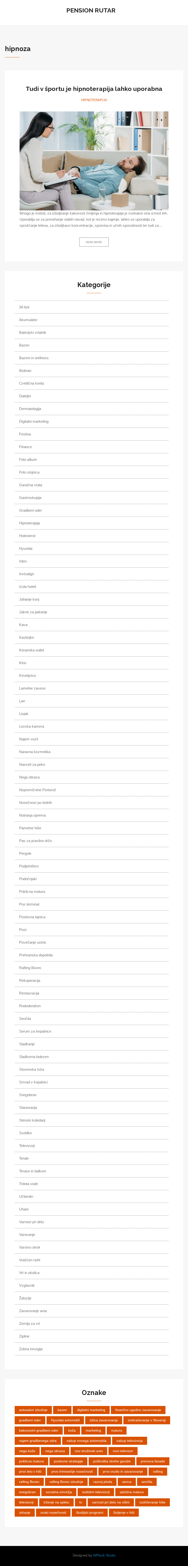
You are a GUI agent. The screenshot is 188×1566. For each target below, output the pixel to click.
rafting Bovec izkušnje (66, 1482)
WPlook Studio (104, 1555)
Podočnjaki (28, 879)
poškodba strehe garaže (112, 1461)
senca (126, 1482)
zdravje (24, 1512)
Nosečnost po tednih (35, 802)
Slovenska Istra (31, 1069)
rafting (158, 1471)
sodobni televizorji (96, 1492)
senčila (146, 1482)
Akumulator (28, 320)
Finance (25, 447)
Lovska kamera (31, 726)
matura (116, 1430)
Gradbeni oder (30, 510)
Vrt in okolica (29, 1273)
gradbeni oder (30, 1420)
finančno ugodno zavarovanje (138, 1410)
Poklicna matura (32, 891)
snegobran (27, 1492)
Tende (24, 1158)
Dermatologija (30, 409)
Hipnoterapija (94, 100)
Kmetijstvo (27, 675)
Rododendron (30, 1006)
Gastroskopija (30, 498)
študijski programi (89, 1512)
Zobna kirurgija (31, 1349)
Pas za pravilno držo (35, 841)
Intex (23, 561)
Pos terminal (29, 904)
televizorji (26, 1502)
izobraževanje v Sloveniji (147, 1420)
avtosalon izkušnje (33, 1410)
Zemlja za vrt (29, 1323)
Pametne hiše (30, 828)
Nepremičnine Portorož (37, 790)
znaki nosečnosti (53, 1512)
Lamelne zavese (32, 688)
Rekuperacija (29, 980)
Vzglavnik (27, 1285)
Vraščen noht (29, 1260)
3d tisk (24, 307)
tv (80, 1502)
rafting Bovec (29, 1482)
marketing (93, 1430)
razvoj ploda (102, 1482)
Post (22, 930)
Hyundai (25, 548)
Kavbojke (26, 637)
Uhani (23, 1209)
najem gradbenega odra (38, 1441)
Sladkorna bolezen (34, 1057)
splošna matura (132, 1492)
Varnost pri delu (31, 1222)
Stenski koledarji (32, 1120)
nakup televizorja (130, 1441)
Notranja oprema (32, 815)
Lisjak (23, 714)
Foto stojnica (29, 472)
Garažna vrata (30, 485)
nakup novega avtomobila (86, 1441)
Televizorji (27, 1146)
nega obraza (55, 1451)
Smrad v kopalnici (33, 1082)
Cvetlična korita (31, 383)
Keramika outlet (31, 650)
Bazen (24, 345)
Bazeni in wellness (34, 358)
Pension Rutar (91, 10)
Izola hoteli (27, 586)
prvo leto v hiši (30, 1471)
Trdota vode (28, 1184)
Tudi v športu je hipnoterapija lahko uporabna (94, 88)
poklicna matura (31, 1461)
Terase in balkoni (32, 1171)
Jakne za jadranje (33, 612)
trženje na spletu (56, 1502)
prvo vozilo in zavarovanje (123, 1471)
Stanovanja (28, 1107)
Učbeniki (26, 1196)
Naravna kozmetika (34, 752)
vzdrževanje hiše (152, 1502)
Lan (22, 701)
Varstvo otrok (29, 1247)
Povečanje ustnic (33, 942)
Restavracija (29, 993)
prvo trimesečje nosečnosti (72, 1471)
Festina (25, 434)
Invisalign (26, 574)
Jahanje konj (29, 599)
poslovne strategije (68, 1461)
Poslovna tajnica (32, 917)
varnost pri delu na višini (110, 1502)
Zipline (24, 1336)
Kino (22, 663)
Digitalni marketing (33, 421)
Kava (23, 625)
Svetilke (25, 1133)
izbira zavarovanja (104, 1420)
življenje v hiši (123, 1512)
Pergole (25, 853)
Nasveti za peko (32, 764)
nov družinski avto (89, 1451)
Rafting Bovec (30, 968)
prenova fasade (153, 1461)
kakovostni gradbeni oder (38, 1430)
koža (72, 1430)
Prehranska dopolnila (36, 955)
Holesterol (27, 536)
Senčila (25, 1018)
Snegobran (27, 1095)
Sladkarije (27, 1044)
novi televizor (123, 1451)
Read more (94, 242)
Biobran (25, 370)
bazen (62, 1410)
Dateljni (25, 396)
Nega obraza (29, 777)
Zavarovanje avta (33, 1311)
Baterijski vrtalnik (32, 332)
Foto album (28, 459)
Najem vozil (28, 739)
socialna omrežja (59, 1492)
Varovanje (27, 1234)
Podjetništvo (29, 866)
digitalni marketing (91, 1410)
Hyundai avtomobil (65, 1420)
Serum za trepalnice (35, 1031)
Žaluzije (25, 1298)
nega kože (27, 1451)
